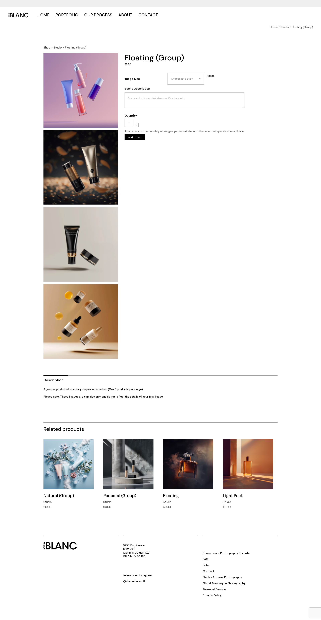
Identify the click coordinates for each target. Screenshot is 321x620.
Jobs (206, 565)
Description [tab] (53, 380)
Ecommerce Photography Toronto (226, 553)
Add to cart (134, 137)
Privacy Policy (212, 595)
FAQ (205, 559)
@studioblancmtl (134, 581)
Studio (58, 47)
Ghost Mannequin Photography (224, 583)
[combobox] (186, 79)
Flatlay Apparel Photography (222, 577)
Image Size (132, 79)
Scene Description (137, 89)
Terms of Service (214, 589)
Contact (208, 571)
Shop (46, 47)
